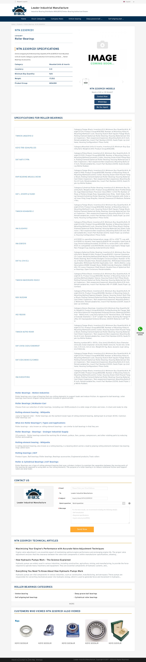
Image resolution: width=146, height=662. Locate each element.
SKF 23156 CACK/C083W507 (27, 346)
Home (23, 19)
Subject (61, 498)
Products (20, 24)
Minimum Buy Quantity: (25, 74)
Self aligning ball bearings (117, 19)
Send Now (82, 529)
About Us (15, 660)
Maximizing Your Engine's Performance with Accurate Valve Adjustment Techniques (60, 548)
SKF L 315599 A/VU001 (25, 194)
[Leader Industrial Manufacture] (19, 10)
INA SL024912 (21, 229)
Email (61, 488)
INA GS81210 (20, 244)
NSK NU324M (21, 297)
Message (62, 509)
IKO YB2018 (20, 315)
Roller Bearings (29, 24)
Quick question (65, 503)
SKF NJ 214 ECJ (22, 261)
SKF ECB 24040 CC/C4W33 (26, 360)
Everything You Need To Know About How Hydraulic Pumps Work (49, 571)
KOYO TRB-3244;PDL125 (25, 148)
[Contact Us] (140, 331)
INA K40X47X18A (22, 377)
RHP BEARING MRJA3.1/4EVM (28, 177)
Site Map (32, 660)
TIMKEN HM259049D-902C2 (27, 280)
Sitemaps (39, 660)
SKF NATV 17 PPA (22, 160)
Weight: (18, 79)
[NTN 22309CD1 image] (102, 53)
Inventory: (19, 69)
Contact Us (24, 660)
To (60, 493)
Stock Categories (38, 19)
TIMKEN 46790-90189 (24, 332)
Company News (57, 19)
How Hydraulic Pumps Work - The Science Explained (43, 560)
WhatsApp (102, 102)
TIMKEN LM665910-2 (24, 136)
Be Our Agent (102, 107)
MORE (71, 604)
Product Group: (21, 83)
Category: (19, 64)
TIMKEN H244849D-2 (24, 211)
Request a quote (22, 2)
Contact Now (102, 97)
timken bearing (75, 19)
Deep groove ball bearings (95, 19)
